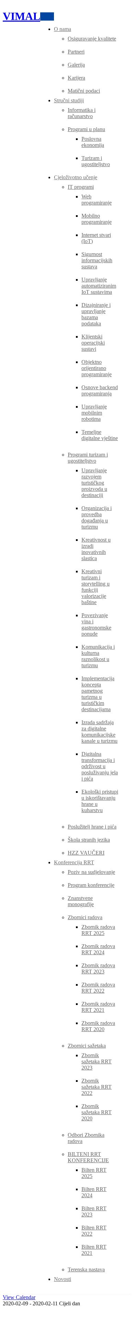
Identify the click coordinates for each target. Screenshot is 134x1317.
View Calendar (19, 1297)
